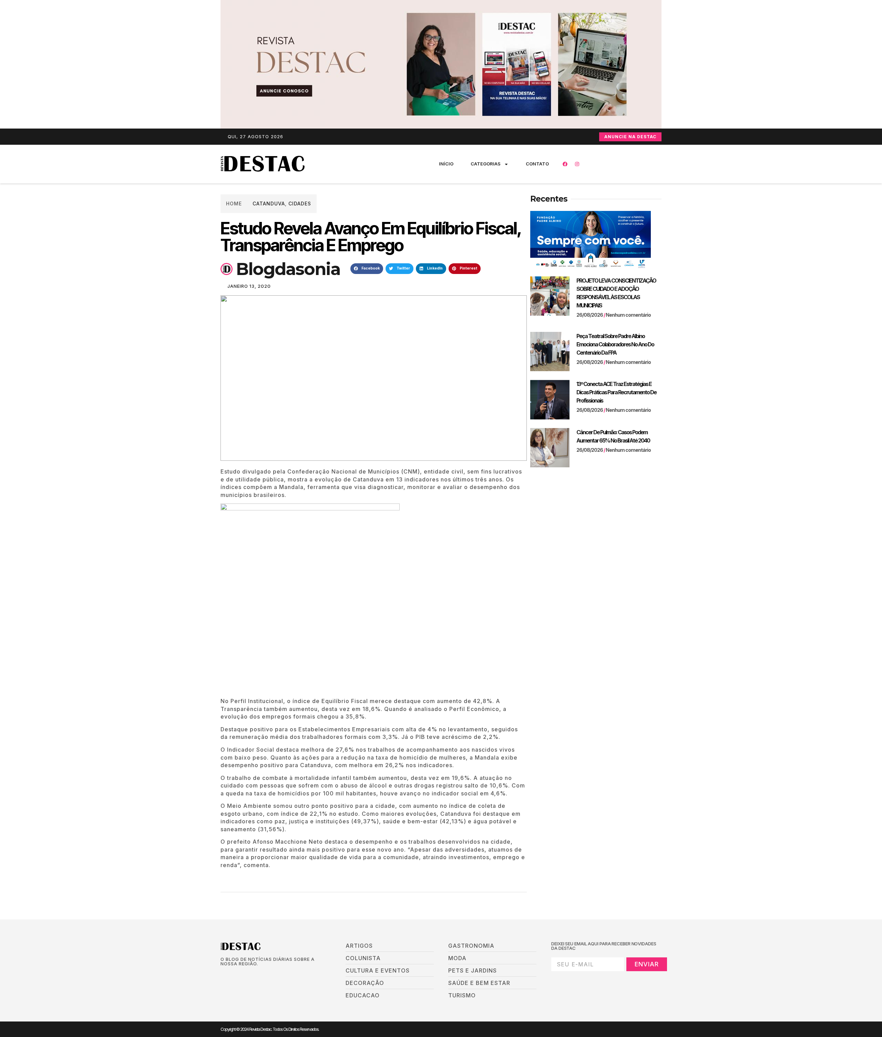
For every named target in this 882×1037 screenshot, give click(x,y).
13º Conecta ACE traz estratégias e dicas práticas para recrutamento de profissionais (616, 392)
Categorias (486, 163)
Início (446, 163)
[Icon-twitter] (234, 975)
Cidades (299, 203)
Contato (537, 163)
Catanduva (269, 203)
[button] (366, 268)
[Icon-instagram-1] (246, 975)
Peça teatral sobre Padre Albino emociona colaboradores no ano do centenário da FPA (615, 344)
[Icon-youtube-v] (258, 975)
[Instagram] (577, 164)
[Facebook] (565, 164)
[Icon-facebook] (222, 975)
